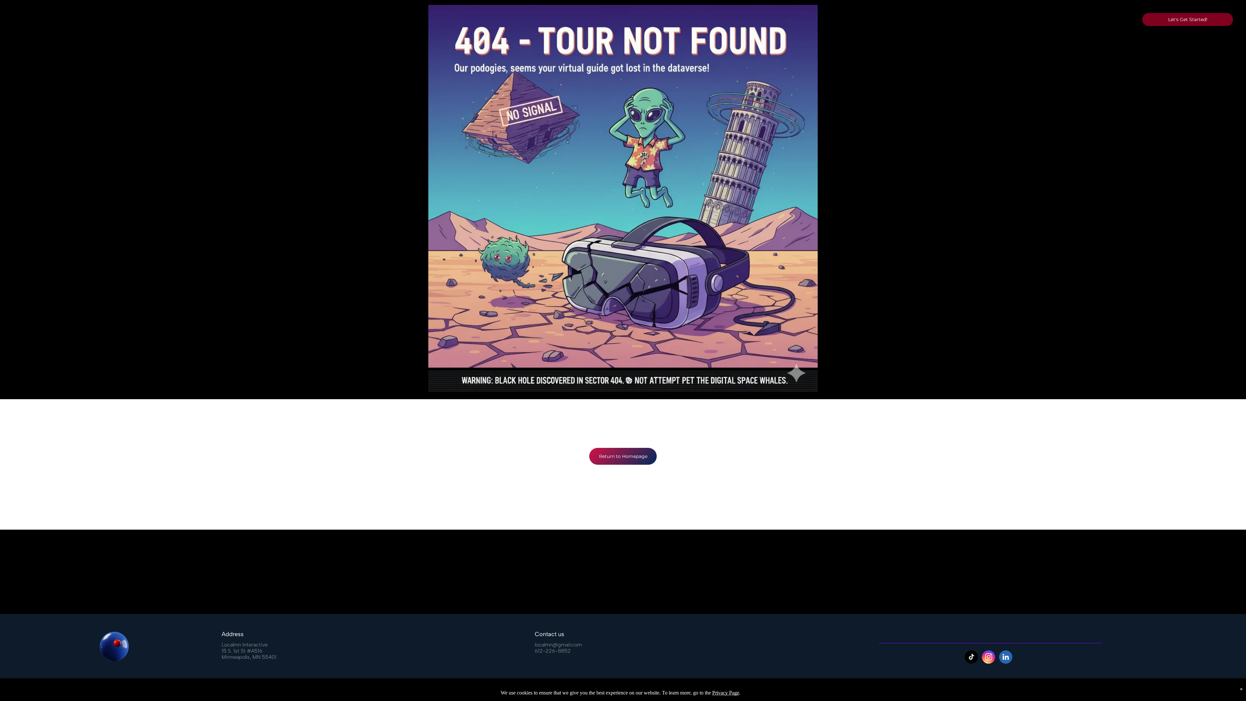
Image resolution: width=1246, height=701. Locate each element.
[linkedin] (1005, 657)
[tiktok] (971, 657)
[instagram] (988, 657)
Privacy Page (725, 692)
